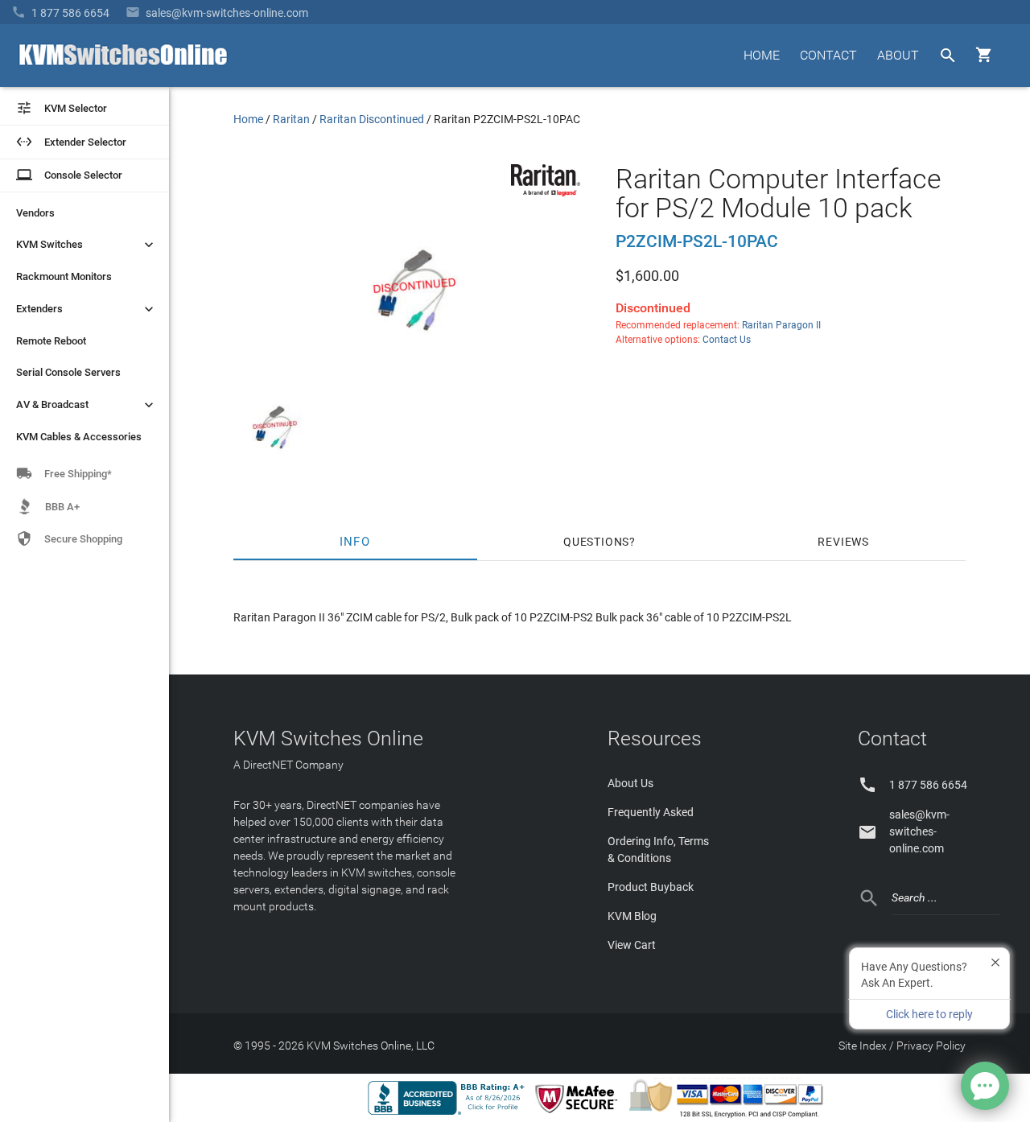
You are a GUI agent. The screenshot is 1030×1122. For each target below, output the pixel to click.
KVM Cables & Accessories (79, 437)
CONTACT (828, 55)
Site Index (862, 1045)
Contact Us (726, 339)
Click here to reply (929, 1014)
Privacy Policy (931, 1045)
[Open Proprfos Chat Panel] (985, 1086)
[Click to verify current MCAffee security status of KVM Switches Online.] (579, 1114)
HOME (762, 55)
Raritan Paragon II (781, 325)
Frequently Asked (651, 812)
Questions (596, 541)
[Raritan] (546, 192)
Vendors (35, 213)
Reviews (843, 541)
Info (355, 541)
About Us (630, 783)
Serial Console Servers (68, 372)
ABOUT (898, 55)
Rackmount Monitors (64, 276)
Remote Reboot (51, 341)
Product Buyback (651, 887)
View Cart (632, 944)
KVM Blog (632, 916)
